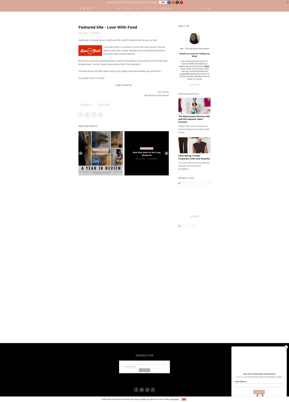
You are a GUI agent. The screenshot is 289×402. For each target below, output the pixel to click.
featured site (86, 105)
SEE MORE (194, 216)
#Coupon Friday (146, 148)
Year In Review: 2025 (101, 154)
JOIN (163, 2)
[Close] (286, 347)
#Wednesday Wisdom (100, 150)
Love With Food (104, 105)
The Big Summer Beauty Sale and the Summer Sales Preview (194, 119)
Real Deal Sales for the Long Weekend (147, 153)
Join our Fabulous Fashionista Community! (144, 363)
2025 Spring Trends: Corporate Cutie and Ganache (194, 157)
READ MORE (194, 85)
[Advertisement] (197, 315)
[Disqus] (123, 211)
